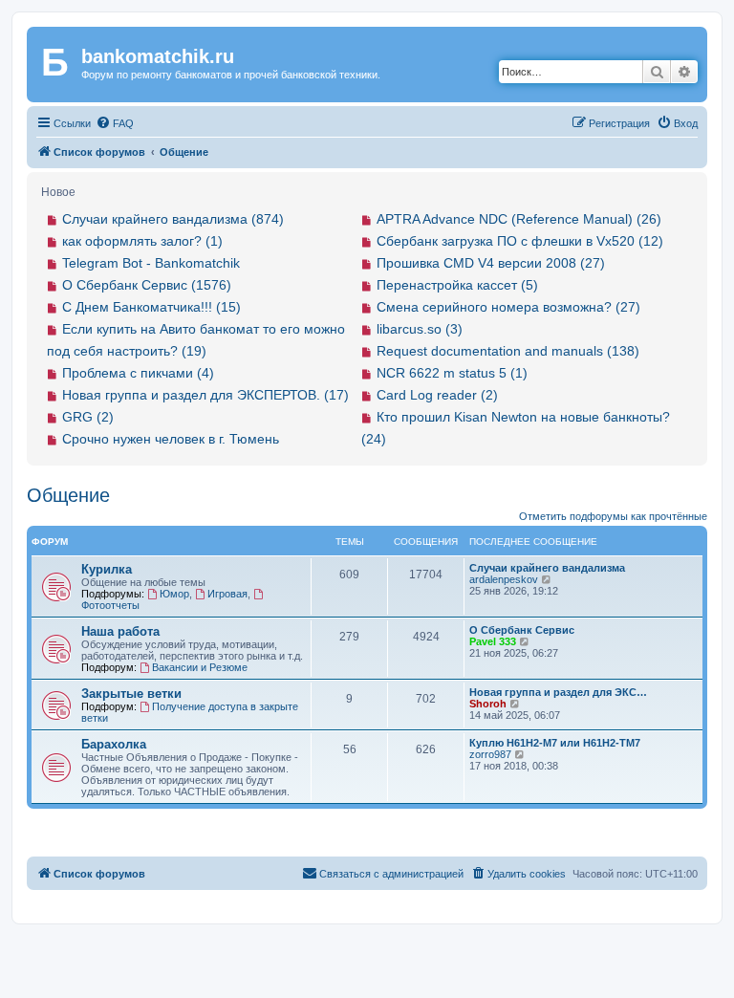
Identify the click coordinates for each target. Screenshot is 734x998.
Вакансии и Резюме (200, 667)
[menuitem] (115, 123)
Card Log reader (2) (437, 394)
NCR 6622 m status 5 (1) (452, 372)
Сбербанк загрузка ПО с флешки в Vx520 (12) (520, 241)
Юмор (174, 593)
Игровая (227, 593)
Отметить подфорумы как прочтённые (613, 516)
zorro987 (490, 754)
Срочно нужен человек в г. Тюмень (170, 438)
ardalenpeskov (503, 579)
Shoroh (488, 703)
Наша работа (120, 631)
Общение (68, 495)
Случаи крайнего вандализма (547, 568)
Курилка (106, 569)
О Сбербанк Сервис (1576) (146, 285)
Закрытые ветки (131, 693)
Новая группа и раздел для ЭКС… (558, 692)
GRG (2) (88, 416)
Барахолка (113, 744)
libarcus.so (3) (420, 328)
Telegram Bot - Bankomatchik (151, 263)
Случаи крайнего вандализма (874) (173, 219)
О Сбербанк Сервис (521, 630)
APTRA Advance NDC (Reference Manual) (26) (519, 219)
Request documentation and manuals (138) (508, 350)
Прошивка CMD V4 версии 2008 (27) (491, 263)
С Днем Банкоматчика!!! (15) (151, 307)
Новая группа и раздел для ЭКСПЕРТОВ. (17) (205, 394)
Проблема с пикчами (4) (138, 372)
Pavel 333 (492, 641)
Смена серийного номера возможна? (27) (508, 307)
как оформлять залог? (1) (142, 241)
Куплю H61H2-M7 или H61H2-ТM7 (554, 742)
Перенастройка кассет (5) (457, 285)
